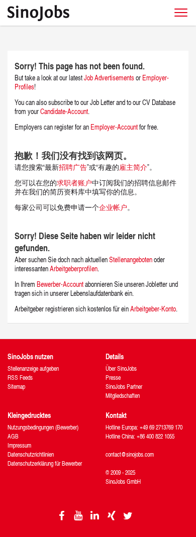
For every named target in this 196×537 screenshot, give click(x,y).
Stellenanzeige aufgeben (33, 368)
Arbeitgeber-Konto (153, 308)
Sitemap (16, 386)
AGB (13, 436)
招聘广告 (73, 167)
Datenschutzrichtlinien (31, 454)
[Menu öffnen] (180, 12)
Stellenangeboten (130, 259)
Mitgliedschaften (123, 395)
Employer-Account (114, 127)
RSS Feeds (20, 377)
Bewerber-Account (60, 284)
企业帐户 (113, 207)
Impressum (19, 445)
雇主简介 (133, 167)
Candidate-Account (64, 111)
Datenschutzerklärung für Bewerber (45, 463)
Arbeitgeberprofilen (73, 268)
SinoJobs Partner (124, 386)
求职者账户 (74, 182)
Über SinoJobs (121, 368)
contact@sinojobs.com (130, 454)
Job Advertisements (109, 77)
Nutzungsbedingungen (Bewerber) (43, 427)
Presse (113, 377)
